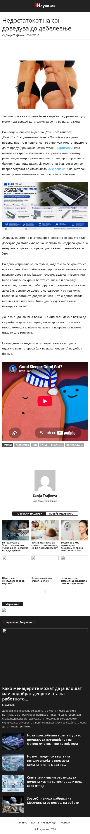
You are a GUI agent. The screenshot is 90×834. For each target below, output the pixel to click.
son (35, 445)
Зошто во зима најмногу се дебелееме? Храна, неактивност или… (72, 546)
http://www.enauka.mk (45, 501)
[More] (42, 51)
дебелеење (57, 445)
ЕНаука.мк (8, 704)
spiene (43, 445)
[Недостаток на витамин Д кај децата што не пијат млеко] (74, 566)
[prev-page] (42, 590)
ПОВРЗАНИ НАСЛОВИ (29, 513)
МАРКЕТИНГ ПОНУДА (43, 822)
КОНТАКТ (66, 822)
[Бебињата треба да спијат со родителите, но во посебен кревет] (45, 530)
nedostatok (22, 445)
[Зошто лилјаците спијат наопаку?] (45, 566)
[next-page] (47, 590)
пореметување (74, 445)
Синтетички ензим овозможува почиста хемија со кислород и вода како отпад (55, 781)
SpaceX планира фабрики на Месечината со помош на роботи (53, 800)
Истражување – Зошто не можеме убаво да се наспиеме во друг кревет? (15, 546)
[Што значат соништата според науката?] (15, 566)
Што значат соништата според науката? (13, 580)
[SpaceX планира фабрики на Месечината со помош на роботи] (13, 804)
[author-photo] (45, 480)
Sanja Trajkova (15, 35)
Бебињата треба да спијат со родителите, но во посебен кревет (44, 545)
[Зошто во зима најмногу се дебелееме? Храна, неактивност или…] (74, 530)
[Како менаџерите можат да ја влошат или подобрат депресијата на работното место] (45, 656)
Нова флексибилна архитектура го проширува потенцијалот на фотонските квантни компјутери (54, 739)
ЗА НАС (23, 822)
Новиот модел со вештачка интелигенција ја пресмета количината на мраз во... (48, 760)
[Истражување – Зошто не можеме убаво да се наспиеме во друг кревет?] (15, 530)
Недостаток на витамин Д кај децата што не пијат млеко (74, 580)
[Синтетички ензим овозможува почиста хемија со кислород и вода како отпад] (13, 783)
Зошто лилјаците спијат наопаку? (41, 579)
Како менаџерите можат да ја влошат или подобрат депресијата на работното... (42, 694)
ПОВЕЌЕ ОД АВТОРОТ (62, 513)
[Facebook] (32, 51)
